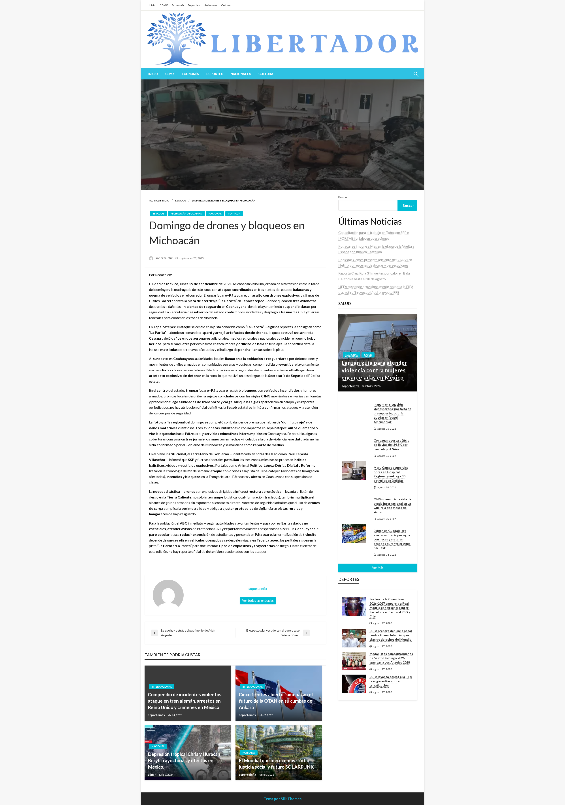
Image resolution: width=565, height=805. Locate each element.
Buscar (343, 197)
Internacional (162, 686)
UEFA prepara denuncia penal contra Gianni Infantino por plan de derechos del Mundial (390, 635)
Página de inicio (159, 200)
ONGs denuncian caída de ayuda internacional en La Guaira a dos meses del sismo (392, 505)
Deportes (194, 5)
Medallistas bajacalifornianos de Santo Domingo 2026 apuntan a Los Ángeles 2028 (391, 658)
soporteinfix (164, 258)
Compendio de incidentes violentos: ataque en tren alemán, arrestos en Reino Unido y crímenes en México (185, 701)
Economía (178, 5)
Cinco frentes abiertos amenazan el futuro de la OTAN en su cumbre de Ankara (276, 701)
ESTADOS (180, 200)
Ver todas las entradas (258, 600)
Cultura (225, 5)
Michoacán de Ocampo (186, 213)
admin (152, 774)
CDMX (164, 5)
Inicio (152, 5)
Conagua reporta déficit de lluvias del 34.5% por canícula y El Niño (391, 444)
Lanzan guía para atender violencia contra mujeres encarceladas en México (374, 370)
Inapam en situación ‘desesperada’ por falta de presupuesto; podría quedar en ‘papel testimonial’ (392, 412)
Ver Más (378, 568)
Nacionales (210, 5)
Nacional (215, 213)
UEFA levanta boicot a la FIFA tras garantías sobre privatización (390, 681)
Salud (368, 354)
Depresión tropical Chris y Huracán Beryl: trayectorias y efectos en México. (184, 760)
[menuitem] (153, 73)
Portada (234, 213)
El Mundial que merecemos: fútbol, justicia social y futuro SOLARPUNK (276, 763)
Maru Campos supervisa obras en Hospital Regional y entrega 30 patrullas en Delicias (391, 474)
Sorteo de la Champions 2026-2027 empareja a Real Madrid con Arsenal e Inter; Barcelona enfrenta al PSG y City (389, 607)
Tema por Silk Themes (282, 798)
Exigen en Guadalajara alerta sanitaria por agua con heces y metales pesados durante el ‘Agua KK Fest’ (392, 539)
